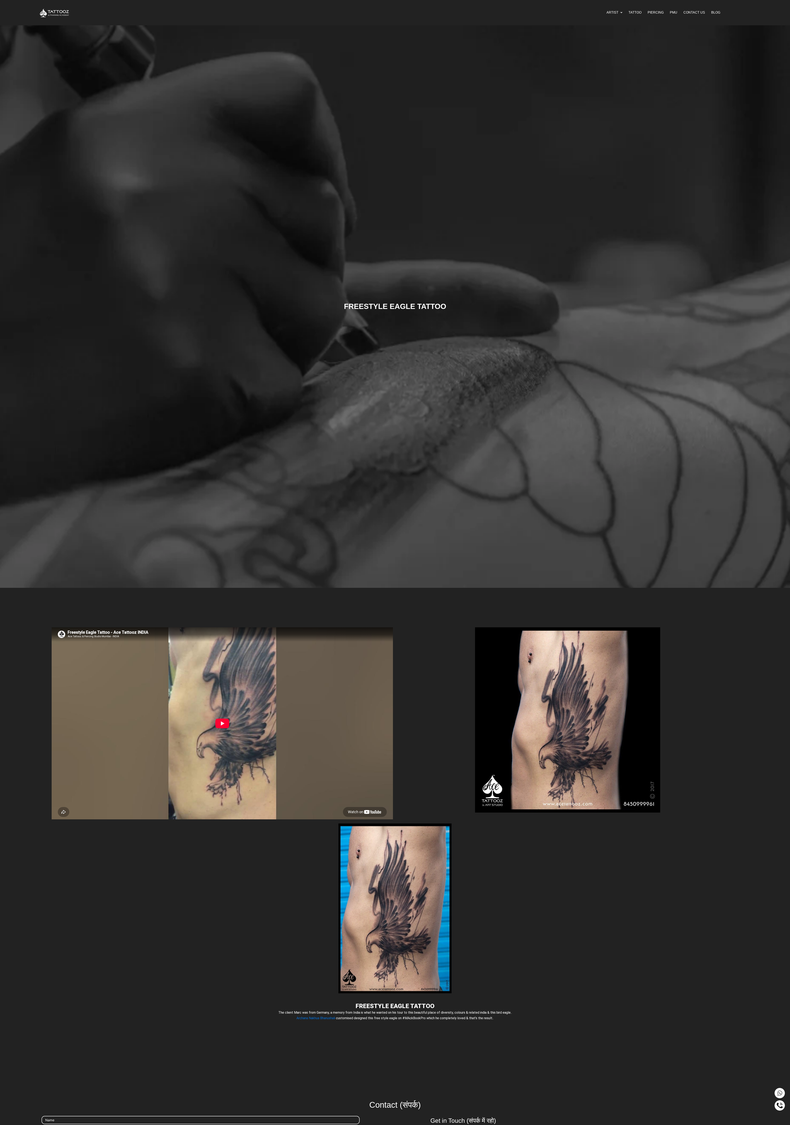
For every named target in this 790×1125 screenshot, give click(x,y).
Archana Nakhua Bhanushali (315, 1018)
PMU (673, 12)
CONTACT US (694, 12)
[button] (614, 12)
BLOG (715, 12)
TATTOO (635, 12)
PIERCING (656, 12)
